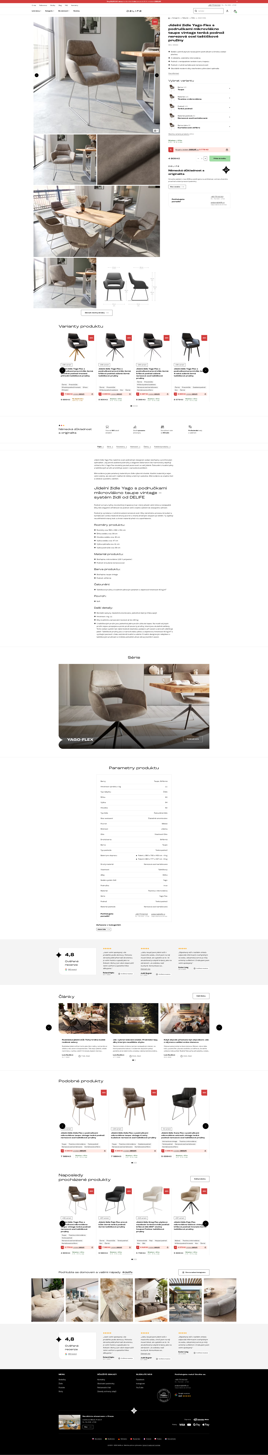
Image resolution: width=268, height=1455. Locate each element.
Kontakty (101, 1379)
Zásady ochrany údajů (106, 1391)
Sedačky (62, 1379)
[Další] (157, 75)
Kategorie (176, 18)
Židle (193, 18)
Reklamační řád (104, 1387)
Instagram (140, 1383)
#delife (127, 1272)
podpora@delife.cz (218, 202)
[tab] (131, 406)
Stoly (61, 1391)
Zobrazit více (145, 969)
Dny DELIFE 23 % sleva (115, 2)
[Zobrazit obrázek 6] (128, 283)
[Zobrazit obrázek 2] (65, 159)
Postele (62, 1387)
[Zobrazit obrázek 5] (65, 283)
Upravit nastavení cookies (151, 1445)
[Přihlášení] (227, 11)
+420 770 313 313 (214, 5)
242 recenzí (72, 969)
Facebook (140, 1379)
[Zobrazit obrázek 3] (128, 159)
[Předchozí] (37, 75)
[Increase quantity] (205, 158)
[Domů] (134, 11)
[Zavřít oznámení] (237, 1)
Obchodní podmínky (106, 1383)
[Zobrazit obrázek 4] (97, 221)
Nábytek (185, 18)
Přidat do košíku (220, 158)
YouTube (139, 1387)
